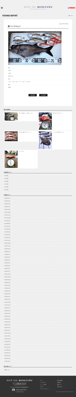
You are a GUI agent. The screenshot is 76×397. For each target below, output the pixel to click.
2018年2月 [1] (7, 206)
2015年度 (6, 184)
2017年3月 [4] (7, 237)
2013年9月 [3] (7, 341)
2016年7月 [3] (7, 257)
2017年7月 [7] (7, 226)
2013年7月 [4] (7, 347)
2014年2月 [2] (7, 327)
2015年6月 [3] (7, 288)
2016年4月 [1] (7, 262)
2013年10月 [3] (7, 338)
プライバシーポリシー (44, 388)
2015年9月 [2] (7, 282)
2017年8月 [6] (7, 223)
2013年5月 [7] (7, 352)
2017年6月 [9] (7, 229)
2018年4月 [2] (7, 201)
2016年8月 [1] (7, 254)
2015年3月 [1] (7, 296)
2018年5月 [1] (7, 198)
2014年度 (6, 186)
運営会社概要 (59, 380)
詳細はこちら (7, 369)
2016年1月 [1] (7, 271)
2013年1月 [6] (7, 361)
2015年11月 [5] (7, 276)
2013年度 (6, 189)
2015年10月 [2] (7, 279)
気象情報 (59, 382)
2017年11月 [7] (7, 215)
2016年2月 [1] (7, 268)
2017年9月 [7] (7, 220)
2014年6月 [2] (7, 316)
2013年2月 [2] (7, 358)
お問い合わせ (2, 8)
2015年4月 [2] (7, 293)
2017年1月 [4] (7, 240)
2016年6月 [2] (7, 260)
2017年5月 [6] (7, 231)
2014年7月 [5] (7, 313)
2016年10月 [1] (7, 248)
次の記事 (43, 95)
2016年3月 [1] (7, 265)
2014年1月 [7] (7, 330)
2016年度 (6, 181)
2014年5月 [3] (7, 319)
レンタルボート (43, 382)
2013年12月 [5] (7, 333)
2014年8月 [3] (7, 310)
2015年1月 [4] (7, 299)
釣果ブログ (59, 384)
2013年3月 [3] (7, 355)
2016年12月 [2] (7, 243)
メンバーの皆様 (43, 384)
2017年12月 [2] (7, 212)
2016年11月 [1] (7, 246)
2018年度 (6, 175)
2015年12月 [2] (7, 274)
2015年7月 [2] (7, 285)
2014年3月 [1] (7, 324)
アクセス (42, 386)
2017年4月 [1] (7, 234)
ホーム (41, 380)
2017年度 (6, 178)
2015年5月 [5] (7, 291)
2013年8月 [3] (7, 344)
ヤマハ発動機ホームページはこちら (68, 8)
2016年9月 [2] (7, 251)
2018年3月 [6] (7, 203)
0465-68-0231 (21, 390)
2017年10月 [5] (7, 217)
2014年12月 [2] (7, 302)
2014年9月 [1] (7, 307)
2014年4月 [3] (7, 321)
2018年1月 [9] (7, 209)
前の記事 (33, 95)
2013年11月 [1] (7, 336)
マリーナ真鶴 (38, 8)
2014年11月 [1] (7, 305)
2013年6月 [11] (7, 350)
